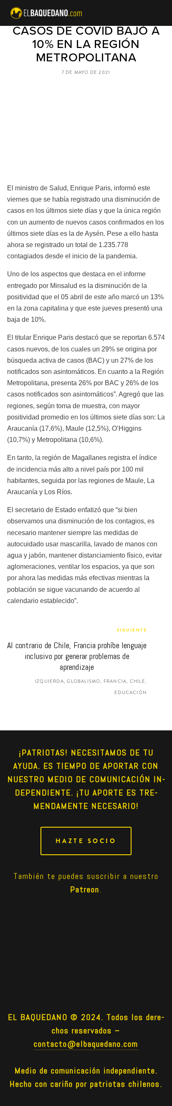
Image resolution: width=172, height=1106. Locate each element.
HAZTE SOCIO (86, 841)
